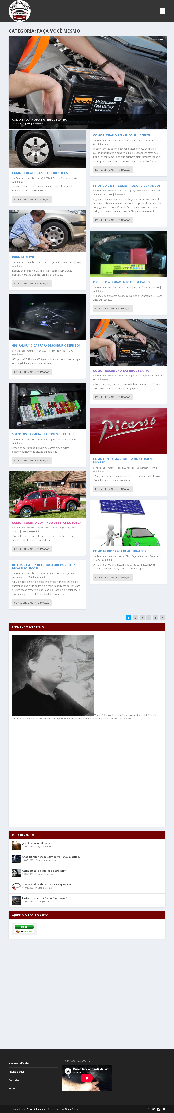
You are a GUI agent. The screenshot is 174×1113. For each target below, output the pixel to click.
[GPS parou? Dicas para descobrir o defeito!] (47, 317)
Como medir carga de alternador (119, 551)
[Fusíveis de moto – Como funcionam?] (16, 900)
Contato (14, 1080)
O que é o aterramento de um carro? (122, 282)
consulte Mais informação (32, 199)
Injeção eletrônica (44, 846)
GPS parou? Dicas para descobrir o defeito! (46, 345)
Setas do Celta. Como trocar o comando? (126, 186)
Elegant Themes (36, 1109)
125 (28, 577)
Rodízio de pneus (25, 257)
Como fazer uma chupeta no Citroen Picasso (122, 460)
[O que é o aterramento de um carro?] (128, 254)
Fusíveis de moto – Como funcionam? (44, 898)
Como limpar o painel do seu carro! (121, 135)
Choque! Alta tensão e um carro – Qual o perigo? (51, 856)
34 (108, 194)
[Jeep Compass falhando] (16, 845)
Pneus (71, 262)
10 (73, 178)
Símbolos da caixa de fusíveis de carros (43, 434)
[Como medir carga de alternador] (128, 523)
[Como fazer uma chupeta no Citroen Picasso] (128, 431)
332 (155, 287)
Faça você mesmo (61, 178)
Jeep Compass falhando (36, 843)
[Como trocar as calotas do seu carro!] (47, 149)
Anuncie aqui (16, 1071)
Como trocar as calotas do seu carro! (43, 173)
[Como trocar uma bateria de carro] (128, 342)
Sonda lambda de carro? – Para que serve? (47, 884)
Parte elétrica (156, 556)
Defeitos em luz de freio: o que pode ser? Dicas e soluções (43, 566)
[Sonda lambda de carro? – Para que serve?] (16, 886)
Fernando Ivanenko (25, 178)
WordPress (71, 1109)
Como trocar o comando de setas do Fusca (46, 523)
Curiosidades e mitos (45, 860)
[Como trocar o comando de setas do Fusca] (47, 494)
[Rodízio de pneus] (47, 231)
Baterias (137, 375)
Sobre (12, 1088)
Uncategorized (42, 901)
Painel (155, 140)
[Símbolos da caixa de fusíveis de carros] (47, 406)
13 (23, 531)
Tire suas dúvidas (19, 1063)
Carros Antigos (58, 527)
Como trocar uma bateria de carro (39, 119)
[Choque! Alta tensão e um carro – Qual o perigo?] (16, 859)
